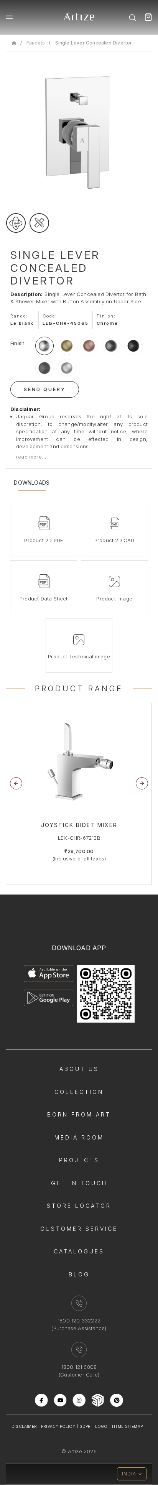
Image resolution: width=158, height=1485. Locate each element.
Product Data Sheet (44, 598)
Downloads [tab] (31, 482)
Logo (101, 1426)
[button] (142, 783)
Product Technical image (79, 656)
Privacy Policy (58, 1426)
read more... (31, 457)
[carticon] (148, 17)
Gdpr (85, 1426)
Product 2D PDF (43, 540)
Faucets (35, 43)
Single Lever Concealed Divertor (93, 43)
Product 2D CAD (114, 540)
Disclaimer (24, 1426)
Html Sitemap (127, 1426)
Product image (114, 598)
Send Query (45, 389)
